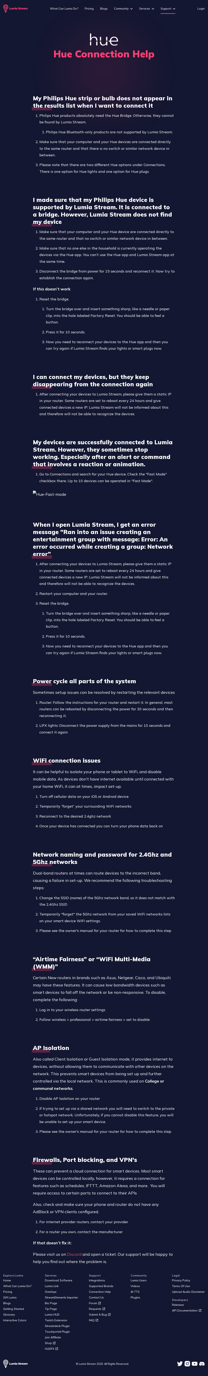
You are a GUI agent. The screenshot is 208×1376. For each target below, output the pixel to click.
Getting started (13, 1309)
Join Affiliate (53, 1337)
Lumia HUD (52, 1314)
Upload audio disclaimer (188, 1292)
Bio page (51, 1303)
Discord (74, 1254)
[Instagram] (187, 1364)
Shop (48, 1343)
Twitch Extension (56, 1320)
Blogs (104, 8)
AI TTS (135, 1292)
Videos (135, 1286)
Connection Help (100, 1292)
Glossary (9, 1314)
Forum (93, 1303)
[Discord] (202, 1364)
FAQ (91, 1320)
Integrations (97, 1280)
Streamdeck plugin (57, 1326)
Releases (178, 1305)
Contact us (96, 1297)
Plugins (135, 1297)
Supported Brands (101, 1286)
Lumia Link (51, 1286)
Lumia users (139, 1280)
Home (7, 1280)
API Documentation (185, 1310)
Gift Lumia (9, 1297)
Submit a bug (98, 1314)
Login (201, 8)
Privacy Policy (181, 1280)
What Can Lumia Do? (64, 8)
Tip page (51, 1309)
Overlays (50, 1292)
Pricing (89, 8)
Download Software (58, 1280)
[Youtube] (194, 1364)
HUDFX (49, 1349)
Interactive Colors (14, 1320)
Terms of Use (181, 1286)
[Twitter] (180, 1363)
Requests (95, 1309)
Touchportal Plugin (57, 1331)
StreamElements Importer (61, 1297)
